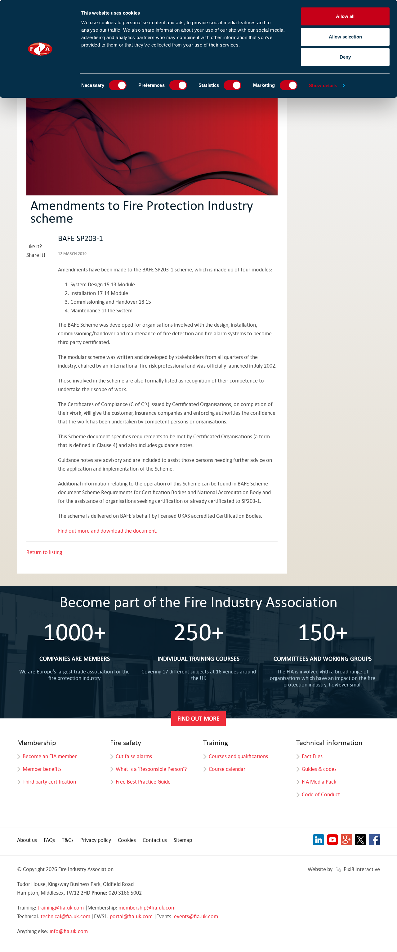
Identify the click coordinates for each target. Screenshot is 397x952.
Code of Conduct (321, 794)
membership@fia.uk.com (147, 907)
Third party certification (49, 781)
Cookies (127, 840)
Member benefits (42, 769)
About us (27, 840)
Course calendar (227, 769)
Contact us (155, 840)
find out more (198, 718)
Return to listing (44, 552)
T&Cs (68, 840)
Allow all (345, 16)
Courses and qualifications (238, 756)
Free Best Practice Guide (143, 781)
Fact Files (312, 756)
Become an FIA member (50, 756)
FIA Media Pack (319, 781)
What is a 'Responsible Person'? (151, 769)
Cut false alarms (134, 756)
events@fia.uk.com (196, 916)
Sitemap (183, 840)
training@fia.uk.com (61, 907)
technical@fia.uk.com (65, 916)
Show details (323, 85)
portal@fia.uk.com (131, 916)
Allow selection (345, 36)
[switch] (178, 85)
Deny (345, 57)
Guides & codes (319, 769)
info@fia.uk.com (69, 931)
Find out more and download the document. (108, 530)
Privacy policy (95, 840)
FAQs (49, 840)
